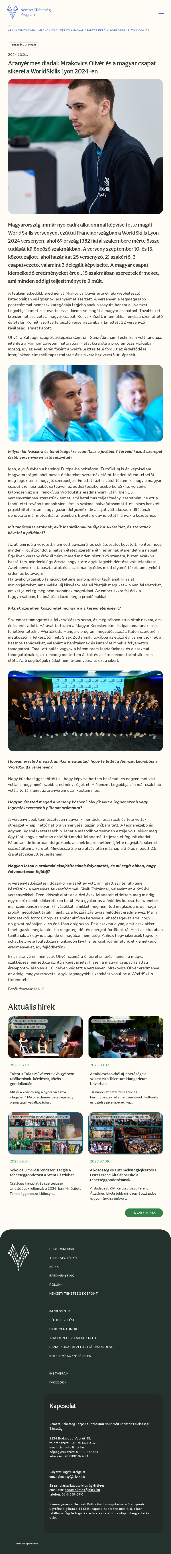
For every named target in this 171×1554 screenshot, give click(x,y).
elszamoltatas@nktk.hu (82, 1490)
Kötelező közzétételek (70, 1356)
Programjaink (61, 1249)
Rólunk (56, 1285)
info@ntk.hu (74, 1447)
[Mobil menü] (161, 12)
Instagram (59, 1373)
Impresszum (59, 1311)
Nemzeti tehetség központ (73, 1294)
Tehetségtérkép (64, 1258)
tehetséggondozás (23, 44)
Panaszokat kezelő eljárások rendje (83, 1347)
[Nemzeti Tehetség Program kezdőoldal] (35, 11)
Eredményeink (61, 1276)
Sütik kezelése (62, 1320)
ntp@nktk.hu (75, 1476)
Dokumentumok (63, 1329)
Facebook (58, 1382)
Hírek (12, 26)
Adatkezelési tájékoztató (72, 1338)
